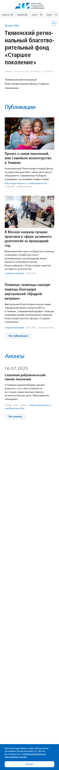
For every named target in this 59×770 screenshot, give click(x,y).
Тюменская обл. (24, 186)
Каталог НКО (12, 25)
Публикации (20, 107)
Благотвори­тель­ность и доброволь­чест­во (26, 183)
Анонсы (14, 356)
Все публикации (18, 335)
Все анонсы (15, 416)
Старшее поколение (14, 273)
